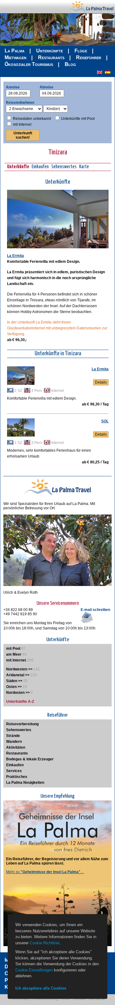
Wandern (14, 741)
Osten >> (14, 687)
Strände (13, 736)
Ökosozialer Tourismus (29, 64)
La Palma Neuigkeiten (25, 782)
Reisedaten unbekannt (32, 118)
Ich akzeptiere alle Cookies (40, 988)
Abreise (46, 87)
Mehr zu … (45, 872)
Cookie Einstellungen (34, 970)
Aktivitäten (15, 747)
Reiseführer (88, 57)
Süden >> (14, 681)
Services (14, 771)
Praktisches (16, 777)
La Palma (15, 50)
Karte (84, 167)
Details (101, 382)
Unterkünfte (49, 50)
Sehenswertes (64, 167)
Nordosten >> (18, 692)
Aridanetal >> (17, 675)
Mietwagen (15, 57)
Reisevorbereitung (22, 724)
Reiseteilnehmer (20, 102)
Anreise (13, 87)
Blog (70, 64)
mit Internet (22, 124)
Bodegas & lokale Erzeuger (30, 759)
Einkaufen (40, 167)
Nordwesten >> (19, 669)
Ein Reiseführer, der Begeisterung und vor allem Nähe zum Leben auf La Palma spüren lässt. (57, 861)
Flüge (81, 50)
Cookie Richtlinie (44, 943)
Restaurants (51, 57)
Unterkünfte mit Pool (78, 118)
